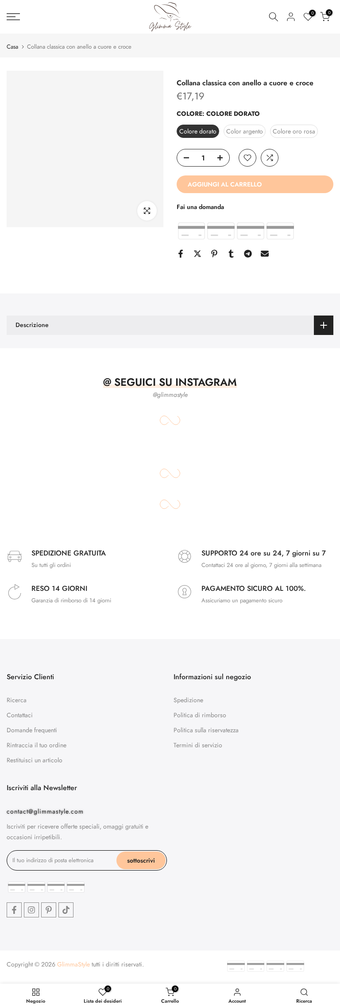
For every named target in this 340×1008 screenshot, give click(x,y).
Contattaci (20, 715)
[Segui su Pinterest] (48, 909)
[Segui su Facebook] (14, 909)
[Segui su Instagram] (31, 909)
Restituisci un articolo (34, 760)
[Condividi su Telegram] (248, 254)
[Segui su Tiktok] (65, 909)
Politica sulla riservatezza (206, 730)
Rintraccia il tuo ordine (36, 745)
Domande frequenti (32, 730)
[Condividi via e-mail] (265, 254)
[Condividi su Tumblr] (231, 254)
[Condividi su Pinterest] (214, 254)
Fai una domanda (200, 206)
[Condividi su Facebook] (181, 254)
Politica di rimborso (200, 715)
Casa (12, 46)
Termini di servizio (198, 745)
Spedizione (188, 700)
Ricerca (17, 700)
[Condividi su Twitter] (197, 254)
